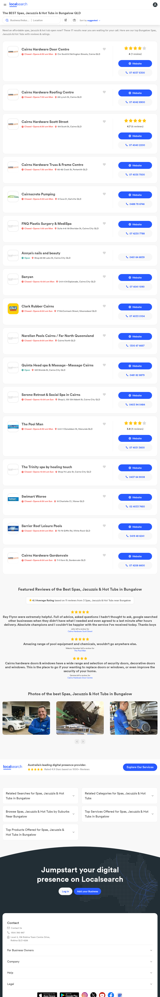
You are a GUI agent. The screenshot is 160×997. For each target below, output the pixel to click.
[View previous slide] (77, 741)
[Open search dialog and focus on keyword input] (5, 20)
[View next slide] (83, 741)
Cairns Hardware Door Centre (80, 678)
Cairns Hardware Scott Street (80, 631)
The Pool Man (80, 650)
